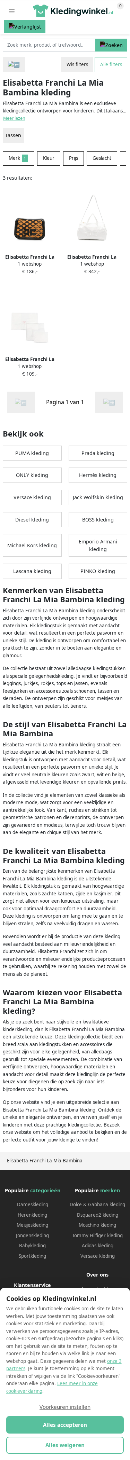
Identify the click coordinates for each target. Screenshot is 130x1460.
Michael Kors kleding (32, 545)
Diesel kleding (32, 519)
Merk (17, 158)
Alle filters (111, 64)
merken (110, 1190)
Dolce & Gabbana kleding (97, 1204)
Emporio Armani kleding (98, 545)
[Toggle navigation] (11, 11)
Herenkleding (32, 1215)
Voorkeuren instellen (65, 1406)
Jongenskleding (32, 1235)
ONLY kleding (32, 475)
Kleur (48, 158)
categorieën (45, 1190)
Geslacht (102, 158)
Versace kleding (32, 497)
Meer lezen (14, 118)
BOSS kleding (98, 519)
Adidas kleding (97, 1245)
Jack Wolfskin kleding (98, 497)
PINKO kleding (97, 571)
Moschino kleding (97, 1225)
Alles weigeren (65, 1445)
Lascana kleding (32, 571)
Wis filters (77, 64)
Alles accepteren (65, 1424)
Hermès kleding (97, 475)
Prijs (73, 158)
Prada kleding (97, 453)
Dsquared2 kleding (97, 1215)
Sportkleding (32, 1256)
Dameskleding (32, 1204)
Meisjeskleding (32, 1225)
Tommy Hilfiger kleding (97, 1235)
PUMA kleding (32, 453)
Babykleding (32, 1245)
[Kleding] (14, 64)
